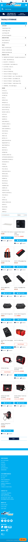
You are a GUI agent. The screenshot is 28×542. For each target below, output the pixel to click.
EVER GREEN (5, 121)
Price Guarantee (5, 479)
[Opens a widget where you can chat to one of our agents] (23, 539)
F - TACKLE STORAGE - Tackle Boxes (11, 83)
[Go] (2, 9)
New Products (6, 40)
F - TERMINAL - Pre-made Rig (9, 85)
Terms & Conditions (6, 486)
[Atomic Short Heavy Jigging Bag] (7, 332)
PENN (4, 164)
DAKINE (4, 119)
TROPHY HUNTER (6, 192)
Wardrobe (3, 469)
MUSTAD (5, 150)
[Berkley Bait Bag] (7, 360)
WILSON (4, 206)
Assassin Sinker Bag (5, 261)
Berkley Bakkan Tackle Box (20, 395)
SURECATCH (5, 190)
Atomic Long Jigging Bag (19, 287)
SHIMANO (5, 185)
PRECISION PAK (6, 171)
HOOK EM (5, 131)
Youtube (11, 521)
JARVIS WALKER (6, 140)
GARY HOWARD (6, 128)
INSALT (4, 135)
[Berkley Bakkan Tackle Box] (20, 387)
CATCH (4, 114)
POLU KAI (5, 169)
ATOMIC (4, 95)
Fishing (3, 462)
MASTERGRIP (5, 145)
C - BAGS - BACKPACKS (8, 59)
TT (3, 197)
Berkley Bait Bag (4, 368)
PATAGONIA (5, 161)
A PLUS (4, 90)
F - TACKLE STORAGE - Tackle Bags (11, 81)
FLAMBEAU (5, 126)
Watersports (4, 468)
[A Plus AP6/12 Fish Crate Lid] (7, 224)
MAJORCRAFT (6, 142)
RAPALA (5, 173)
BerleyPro (5, 102)
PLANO (4, 166)
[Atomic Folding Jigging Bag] (20, 253)
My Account (4, 476)
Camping (3, 466)
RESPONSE (5, 176)
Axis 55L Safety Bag (18, 340)
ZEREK (4, 209)
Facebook (2, 521)
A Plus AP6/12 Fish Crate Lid (7, 232)
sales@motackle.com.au (7, 499)
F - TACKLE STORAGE (7, 71)
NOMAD (4, 152)
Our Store (3, 506)
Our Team (3, 508)
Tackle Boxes (6, 28)
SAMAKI (4, 178)
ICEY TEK (4, 133)
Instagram (8, 521)
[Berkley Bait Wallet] (20, 360)
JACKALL (4, 138)
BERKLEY (5, 100)
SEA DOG (5, 180)
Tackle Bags (6, 30)
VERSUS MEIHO (6, 202)
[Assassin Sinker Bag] (7, 253)
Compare (10, 240)
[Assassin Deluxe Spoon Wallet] (20, 224)
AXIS (3, 97)
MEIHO (4, 147)
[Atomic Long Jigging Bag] (20, 279)
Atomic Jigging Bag (5, 287)
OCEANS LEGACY (6, 154)
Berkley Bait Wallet (18, 368)
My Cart (3, 477)
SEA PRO (4, 183)
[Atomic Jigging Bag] (7, 279)
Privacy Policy (4, 481)
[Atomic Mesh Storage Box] (7, 306)
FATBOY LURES (6, 123)
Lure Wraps (5, 33)
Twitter (5, 521)
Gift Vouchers (4, 460)
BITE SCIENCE (6, 104)
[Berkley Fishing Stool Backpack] (7, 415)
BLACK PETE (5, 109)
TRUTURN (5, 195)
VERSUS (4, 199)
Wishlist (4, 240)
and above (7, 52)
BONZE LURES (6, 112)
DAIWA (4, 116)
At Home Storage (6, 35)
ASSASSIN (5, 93)
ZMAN (4, 211)
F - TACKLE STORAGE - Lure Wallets (11, 78)
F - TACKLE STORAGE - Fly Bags (10, 73)
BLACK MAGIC (6, 107)
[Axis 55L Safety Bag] (20, 332)
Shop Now (21, 319)
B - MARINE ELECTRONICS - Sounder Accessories (13, 57)
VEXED (4, 204)
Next (14, 438)
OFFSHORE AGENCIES (7, 157)
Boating (3, 464)
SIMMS (4, 188)
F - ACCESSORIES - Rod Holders (9, 64)
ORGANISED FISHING (7, 159)
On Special (5, 42)
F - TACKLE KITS (6, 69)
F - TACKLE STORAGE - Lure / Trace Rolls (12, 76)
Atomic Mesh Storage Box (7, 314)
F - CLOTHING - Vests (7, 66)
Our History (4, 504)
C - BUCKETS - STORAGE (8, 62)
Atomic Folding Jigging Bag (20, 261)
